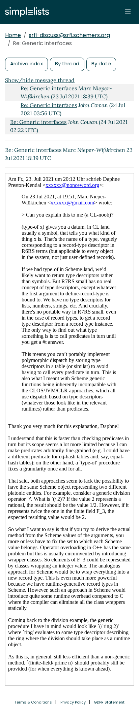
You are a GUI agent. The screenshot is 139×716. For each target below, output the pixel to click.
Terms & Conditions (33, 702)
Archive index (26, 63)
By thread (67, 63)
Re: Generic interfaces (49, 105)
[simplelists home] (25, 12)
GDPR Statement (109, 702)
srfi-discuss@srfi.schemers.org (69, 35)
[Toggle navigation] (128, 12)
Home (13, 35)
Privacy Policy (73, 702)
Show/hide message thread (40, 80)
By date (101, 63)
